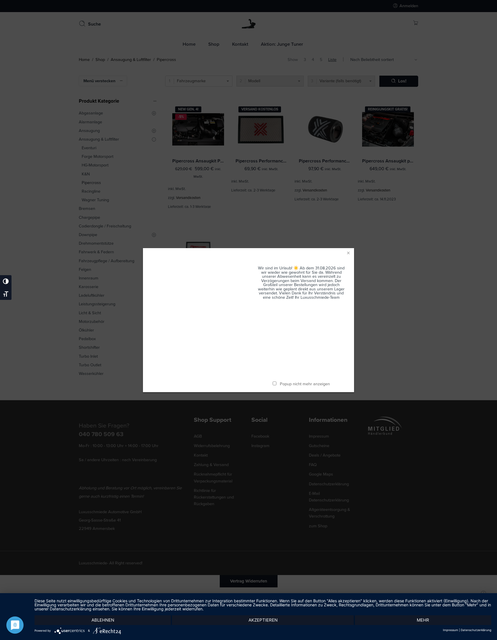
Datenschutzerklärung (476, 629)
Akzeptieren (263, 620)
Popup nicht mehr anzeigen (305, 384)
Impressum (450, 629)
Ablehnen (102, 620)
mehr (423, 620)
